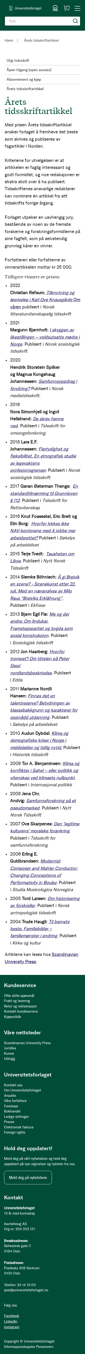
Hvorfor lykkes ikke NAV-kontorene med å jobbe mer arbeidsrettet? (42, 531)
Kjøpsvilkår (12, 1017)
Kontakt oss (13, 1085)
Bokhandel (12, 1111)
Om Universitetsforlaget (22, 1090)
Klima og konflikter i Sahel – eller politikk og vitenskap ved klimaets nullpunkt (44, 770)
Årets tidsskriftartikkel (25, 89)
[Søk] (75, 21)
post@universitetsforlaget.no (26, 1290)
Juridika (10, 1048)
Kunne (9, 1053)
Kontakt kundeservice (21, 1011)
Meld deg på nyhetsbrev (28, 1177)
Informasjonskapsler (19, 1347)
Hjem (9, 40)
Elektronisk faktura (19, 1127)
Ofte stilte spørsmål (19, 996)
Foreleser (11, 1106)
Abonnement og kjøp (24, 79)
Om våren (45, 300)
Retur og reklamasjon (20, 1006)
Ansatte (10, 1096)
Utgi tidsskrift (18, 60)
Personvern (44, 1347)
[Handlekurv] (66, 8)
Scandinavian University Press (27, 1043)
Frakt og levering (17, 1001)
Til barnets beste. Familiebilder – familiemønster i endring (39, 929)
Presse (9, 1122)
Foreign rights (14, 1132)
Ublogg (9, 1059)
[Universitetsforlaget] (25, 8)
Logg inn (55, 8)
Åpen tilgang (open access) (29, 70)
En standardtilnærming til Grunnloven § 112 (44, 493)
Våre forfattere (15, 1101)
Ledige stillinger (16, 1117)
